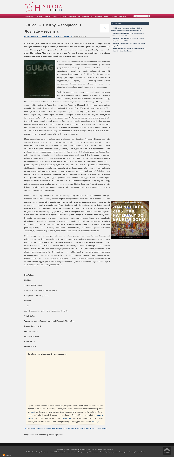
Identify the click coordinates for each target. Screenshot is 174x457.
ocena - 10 (93, 428)
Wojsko (63, 16)
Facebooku (66, 418)
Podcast (114, 16)
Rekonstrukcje (74, 16)
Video (106, 16)
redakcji (95, 422)
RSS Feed (8, 455)
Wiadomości (29, 16)
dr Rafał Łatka (67, 36)
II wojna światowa (46, 36)
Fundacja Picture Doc (54, 428)
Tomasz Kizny (102, 428)
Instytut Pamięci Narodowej (78, 428)
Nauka (55, 16)
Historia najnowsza (31, 36)
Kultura (48, 16)
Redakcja (122, 16)
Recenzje (98, 16)
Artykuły (39, 16)
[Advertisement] (121, 8)
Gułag (65, 428)
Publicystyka (87, 16)
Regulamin (103, 452)
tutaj (33, 412)
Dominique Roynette (38, 428)
